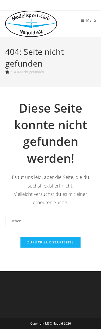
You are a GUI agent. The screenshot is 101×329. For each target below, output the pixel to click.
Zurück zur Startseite (50, 242)
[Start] (7, 71)
